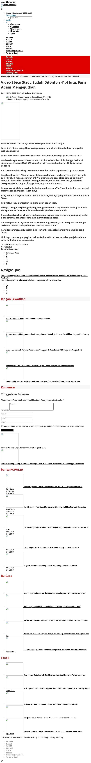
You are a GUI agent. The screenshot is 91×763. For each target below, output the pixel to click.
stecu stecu (23, 244)
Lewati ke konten (8, 2)
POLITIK (9, 743)
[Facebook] (6, 255)
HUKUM (9, 746)
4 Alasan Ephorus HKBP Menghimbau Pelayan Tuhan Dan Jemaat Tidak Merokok (40, 366)
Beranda (9, 741)
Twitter (15, 27)
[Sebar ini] (6, 284)
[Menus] (2, 7)
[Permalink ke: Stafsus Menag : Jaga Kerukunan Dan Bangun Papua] (14, 316)
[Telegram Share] (6, 291)
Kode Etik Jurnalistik (14, 755)
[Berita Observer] (8, 5)
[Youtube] (7, 262)
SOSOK (8, 750)
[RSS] (6, 264)
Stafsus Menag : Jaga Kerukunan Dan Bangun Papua (28, 318)
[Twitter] (6, 257)
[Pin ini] (6, 288)
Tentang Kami (12, 757)
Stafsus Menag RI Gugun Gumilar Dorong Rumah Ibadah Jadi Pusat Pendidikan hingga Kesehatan (47, 334)
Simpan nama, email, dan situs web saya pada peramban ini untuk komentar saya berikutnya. (44, 426)
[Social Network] (6, 22)
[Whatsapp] (6, 293)
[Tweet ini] (7, 286)
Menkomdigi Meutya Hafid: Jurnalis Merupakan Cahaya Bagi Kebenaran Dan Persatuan (43, 381)
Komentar (5, 410)
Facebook (16, 24)
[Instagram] (6, 259)
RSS (13, 33)
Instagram (16, 29)
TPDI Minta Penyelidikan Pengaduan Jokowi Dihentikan (31, 280)
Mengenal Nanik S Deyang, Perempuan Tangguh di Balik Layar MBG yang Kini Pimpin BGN (44, 350)
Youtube (15, 31)
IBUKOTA (9, 748)
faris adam (12, 244)
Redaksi (9, 752)
